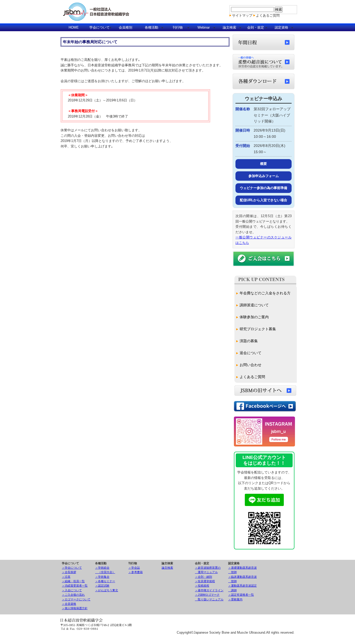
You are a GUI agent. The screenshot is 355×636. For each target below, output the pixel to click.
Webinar (204, 27)
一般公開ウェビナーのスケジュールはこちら (263, 239)
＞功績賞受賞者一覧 (75, 585)
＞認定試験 (102, 585)
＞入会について (72, 590)
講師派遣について (254, 305)
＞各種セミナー (105, 581)
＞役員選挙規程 (205, 581)
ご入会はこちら (263, 259)
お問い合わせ (250, 365)
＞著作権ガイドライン (209, 590)
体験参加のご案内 (254, 317)
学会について (99, 27)
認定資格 (281, 27)
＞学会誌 (134, 567)
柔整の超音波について (263, 62)
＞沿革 (66, 576)
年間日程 (263, 42)
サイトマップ (242, 15)
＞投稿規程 (202, 585)
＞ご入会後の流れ (73, 594)
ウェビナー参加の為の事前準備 (263, 188)
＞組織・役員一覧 (73, 581)
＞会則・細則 (203, 576)
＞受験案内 (235, 599)
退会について (250, 353)
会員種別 (125, 27)
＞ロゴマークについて (76, 599)
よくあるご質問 (268, 15)
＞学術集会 (102, 576)
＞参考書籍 (135, 572)
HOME (74, 27)
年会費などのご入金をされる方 (265, 293)
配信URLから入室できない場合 (263, 200)
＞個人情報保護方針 (75, 608)
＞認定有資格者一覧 (241, 594)
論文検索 (229, 27)
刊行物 (178, 27)
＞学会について (72, 567)
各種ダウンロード (263, 81)
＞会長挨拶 (69, 572)
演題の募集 (249, 341)
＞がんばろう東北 (106, 590)
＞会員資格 (69, 603)
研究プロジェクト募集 (258, 329)
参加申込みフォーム (263, 176)
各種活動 (151, 27)
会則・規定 (255, 27)
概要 (263, 164)
